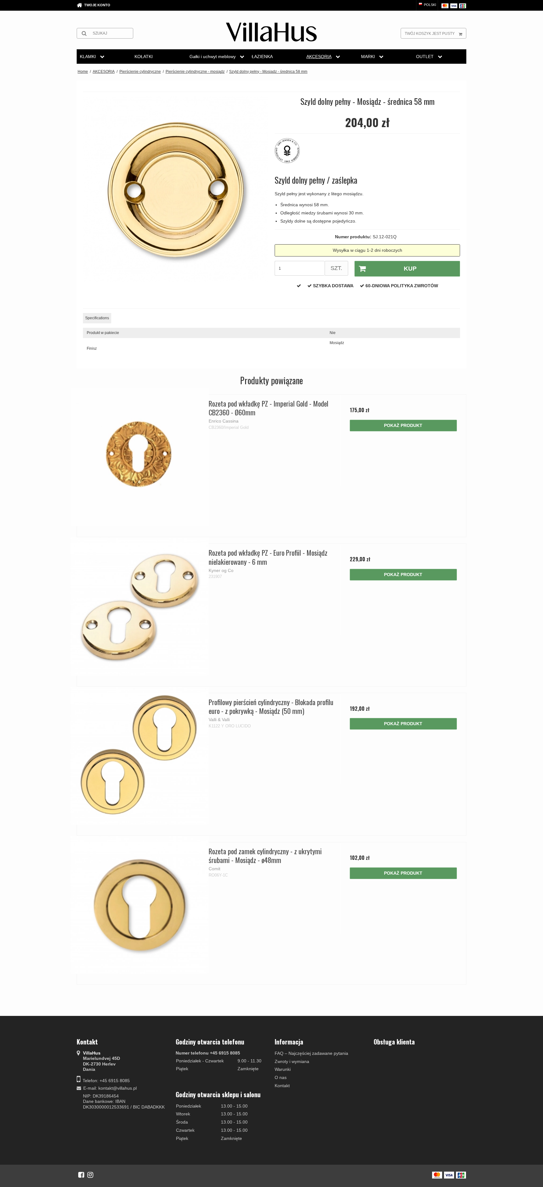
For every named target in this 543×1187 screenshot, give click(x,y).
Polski (429, 5)
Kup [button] (410, 268)
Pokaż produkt (403, 425)
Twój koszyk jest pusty (430, 33)
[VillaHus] (271, 32)
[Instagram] (90, 1174)
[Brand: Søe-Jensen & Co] (290, 154)
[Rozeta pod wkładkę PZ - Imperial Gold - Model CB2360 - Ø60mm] (140, 457)
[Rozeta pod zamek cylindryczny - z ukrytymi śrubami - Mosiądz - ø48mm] (140, 905)
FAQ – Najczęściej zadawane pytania (311, 1053)
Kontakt (282, 1085)
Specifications (97, 318)
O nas (281, 1077)
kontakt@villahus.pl (117, 1088)
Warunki (283, 1069)
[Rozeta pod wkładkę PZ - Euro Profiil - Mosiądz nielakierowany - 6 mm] (140, 606)
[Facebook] (81, 1174)
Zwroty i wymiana (292, 1061)
